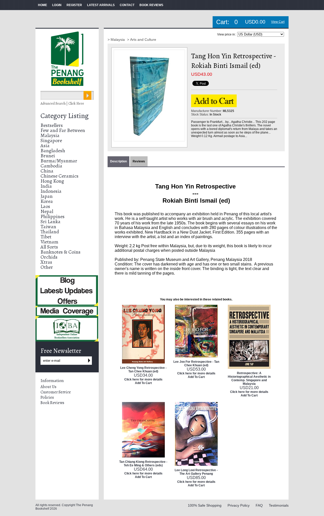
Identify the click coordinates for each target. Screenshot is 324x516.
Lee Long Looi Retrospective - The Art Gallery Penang (196, 471)
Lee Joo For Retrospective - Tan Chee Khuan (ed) (196, 363)
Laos (45, 206)
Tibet (45, 236)
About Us (48, 387)
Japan (46, 196)
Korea (46, 201)
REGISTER (74, 5)
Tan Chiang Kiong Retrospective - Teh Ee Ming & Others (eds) (143, 463)
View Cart (278, 22)
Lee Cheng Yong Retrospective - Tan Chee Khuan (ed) (143, 369)
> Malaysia (117, 39)
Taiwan (48, 226)
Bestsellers (51, 125)
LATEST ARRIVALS (101, 5)
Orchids (48, 257)
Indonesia (51, 191)
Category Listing (64, 116)
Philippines (52, 216)
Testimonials (279, 505)
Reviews (139, 161)
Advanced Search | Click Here (62, 103)
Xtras (46, 262)
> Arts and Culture (141, 39)
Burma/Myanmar (58, 160)
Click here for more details (143, 379)
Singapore (51, 140)
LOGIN (57, 5)
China (46, 170)
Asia (45, 145)
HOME (42, 5)
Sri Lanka (50, 221)
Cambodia (51, 165)
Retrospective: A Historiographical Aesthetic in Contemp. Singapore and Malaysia (249, 378)
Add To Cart (143, 383)
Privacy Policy (239, 505)
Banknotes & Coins (60, 252)
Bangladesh (52, 150)
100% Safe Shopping (204, 505)
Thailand (49, 231)
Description (118, 161)
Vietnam (49, 241)
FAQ (259, 505)
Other (46, 267)
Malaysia (49, 135)
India (46, 186)
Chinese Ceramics (59, 176)
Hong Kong (52, 181)
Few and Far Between (62, 130)
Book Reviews (52, 403)
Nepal (46, 211)
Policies (47, 397)
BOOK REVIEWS (151, 5)
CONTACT (127, 5)
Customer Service (55, 392)
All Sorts (49, 246)
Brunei (47, 155)
